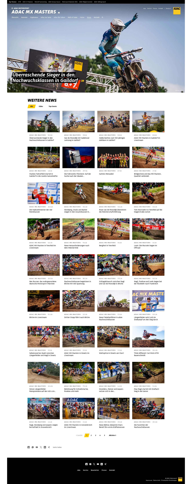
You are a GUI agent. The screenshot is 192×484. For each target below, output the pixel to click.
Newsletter (95, 470)
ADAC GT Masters (28, 2)
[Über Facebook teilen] (29, 447)
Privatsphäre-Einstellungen (169, 480)
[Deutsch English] (167, 8)
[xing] (105, 464)
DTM (19, 2)
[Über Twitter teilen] (41, 447)
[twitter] (94, 464)
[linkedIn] (102, 464)
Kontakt (160, 8)
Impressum (149, 480)
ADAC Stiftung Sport (100, 2)
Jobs (144, 8)
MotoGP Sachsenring (41, 2)
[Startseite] (59, 13)
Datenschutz (156, 480)
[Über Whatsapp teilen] (33, 447)
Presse (155, 8)
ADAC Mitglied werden (85, 2)
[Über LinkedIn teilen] (45, 447)
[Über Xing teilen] (49, 447)
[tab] (32, 106)
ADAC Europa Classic (54, 2)
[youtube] (98, 464)
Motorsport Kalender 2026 (70, 2)
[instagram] (90, 464)
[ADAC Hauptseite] (175, 10)
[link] (96, 48)
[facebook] (86, 464)
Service (149, 8)
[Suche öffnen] (102, 17)
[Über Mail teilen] (37, 447)
